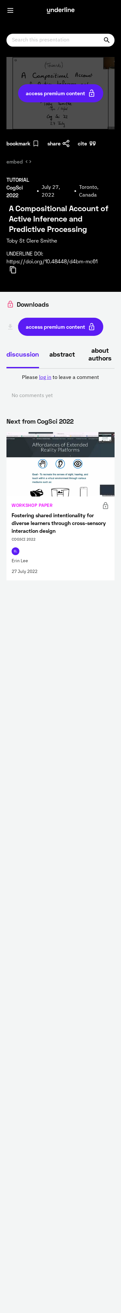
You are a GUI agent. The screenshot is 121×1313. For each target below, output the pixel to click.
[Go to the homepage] (61, 10)
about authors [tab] (100, 354)
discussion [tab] (22, 354)
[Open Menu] (10, 10)
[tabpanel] (60, 387)
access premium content (55, 93)
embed (14, 161)
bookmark (18, 143)
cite (82, 143)
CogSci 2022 (55, 421)
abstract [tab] (62, 354)
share (54, 143)
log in (45, 377)
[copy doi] (17, 270)
